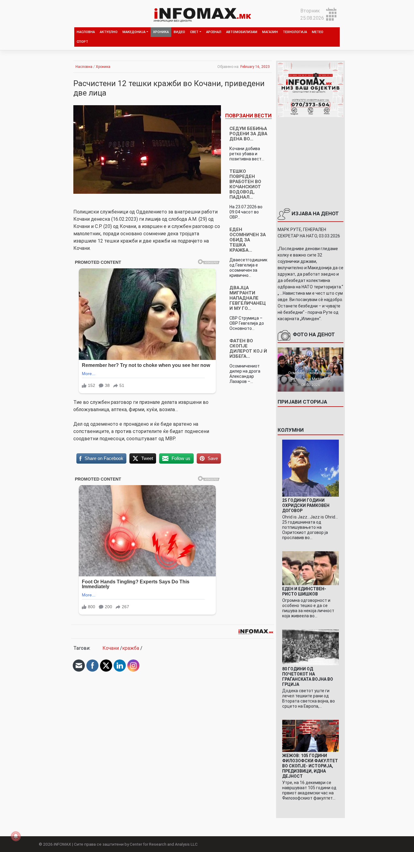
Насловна (86, 32)
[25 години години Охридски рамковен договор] (310, 468)
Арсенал (213, 32)
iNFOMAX (62, 844)
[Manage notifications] (16, 836)
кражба (130, 648)
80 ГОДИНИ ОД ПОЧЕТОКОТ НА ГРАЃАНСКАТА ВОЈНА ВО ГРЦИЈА (307, 676)
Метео (317, 32)
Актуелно (109, 32)
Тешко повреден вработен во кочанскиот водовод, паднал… (245, 184)
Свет (194, 32)
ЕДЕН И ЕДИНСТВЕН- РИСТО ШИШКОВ (304, 591)
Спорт (82, 42)
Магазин (270, 32)
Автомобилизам (241, 32)
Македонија (133, 32)
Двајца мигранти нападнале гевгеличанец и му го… (247, 298)
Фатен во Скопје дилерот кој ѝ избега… (248, 348)
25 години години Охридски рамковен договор (305, 505)
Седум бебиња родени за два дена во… (248, 134)
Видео (179, 32)
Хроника (161, 32)
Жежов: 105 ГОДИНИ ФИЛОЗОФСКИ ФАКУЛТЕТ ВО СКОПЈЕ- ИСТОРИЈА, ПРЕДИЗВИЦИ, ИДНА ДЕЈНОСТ (310, 766)
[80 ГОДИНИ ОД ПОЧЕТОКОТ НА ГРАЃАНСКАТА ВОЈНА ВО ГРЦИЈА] (310, 647)
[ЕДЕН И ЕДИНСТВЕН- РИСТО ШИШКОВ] (310, 568)
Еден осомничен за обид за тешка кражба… (247, 240)
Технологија (295, 32)
